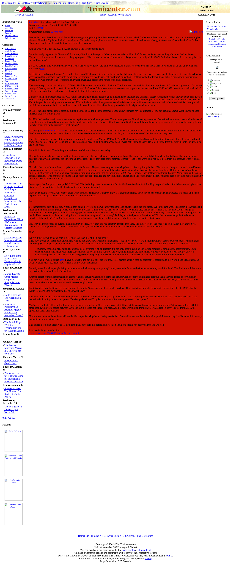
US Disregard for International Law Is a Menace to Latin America (13, 241)
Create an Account (24, 14)
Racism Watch (11, 78)
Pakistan (8, 73)
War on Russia (11, 91)
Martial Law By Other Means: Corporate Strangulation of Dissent (12, 280)
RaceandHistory (24, 3)
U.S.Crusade (8, 3)
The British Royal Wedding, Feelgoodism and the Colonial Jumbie (14, 326)
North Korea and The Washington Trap (12, 298)
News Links (74, 3)
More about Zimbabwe (216, 26)
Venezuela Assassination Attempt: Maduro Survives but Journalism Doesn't (13, 310)
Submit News (10, 38)
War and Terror (11, 89)
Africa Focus (10, 48)
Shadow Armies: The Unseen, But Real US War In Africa (12, 392)
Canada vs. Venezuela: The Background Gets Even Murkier (13, 159)
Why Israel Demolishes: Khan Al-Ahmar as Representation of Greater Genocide (13, 222)
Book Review (11, 56)
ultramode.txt (144, 550)
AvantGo (9, 28)
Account (112, 14)
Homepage (83, 536)
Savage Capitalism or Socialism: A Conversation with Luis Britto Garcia (13, 141)
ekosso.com (57, 31)
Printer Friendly (212, 116)
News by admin (213, 29)
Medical (8, 71)
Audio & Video (11, 53)
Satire (7, 81)
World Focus (10, 96)
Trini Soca (87, 3)
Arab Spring (10, 51)
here (42, 68)
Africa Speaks (101, 3)
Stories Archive (11, 35)
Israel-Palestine (11, 66)
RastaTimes (40, 3)
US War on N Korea (13, 86)
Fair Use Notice (145, 536)
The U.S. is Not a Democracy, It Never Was (13, 409)
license (148, 558)
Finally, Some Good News (11, 362)
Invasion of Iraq (12, 63)
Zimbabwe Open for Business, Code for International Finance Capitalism (13, 377)
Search (8, 33)
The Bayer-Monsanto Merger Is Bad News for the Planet (13, 349)
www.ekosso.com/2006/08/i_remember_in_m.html (54, 333)
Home (103, 14)
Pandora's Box (11, 76)
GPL (169, 555)
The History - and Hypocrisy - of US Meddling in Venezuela (13, 187)
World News (124, 14)
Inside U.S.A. (10, 61)
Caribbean (9, 58)
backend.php (128, 550)
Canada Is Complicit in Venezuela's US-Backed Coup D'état (12, 201)
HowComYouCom (56, 3)
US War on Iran (11, 83)
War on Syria (10, 94)
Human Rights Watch (53, 130)
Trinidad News (98, 536)
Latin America (11, 68)
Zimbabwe (9, 99)
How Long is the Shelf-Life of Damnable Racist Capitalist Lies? (12, 260)
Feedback (9, 30)
